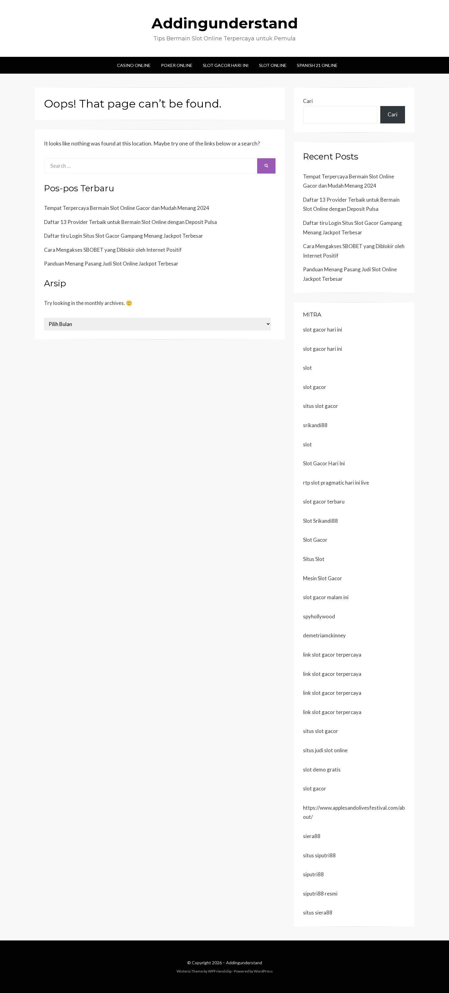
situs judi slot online (325, 750)
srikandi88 (315, 425)
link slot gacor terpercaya (332, 654)
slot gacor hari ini (322, 329)
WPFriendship (220, 971)
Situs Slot (313, 559)
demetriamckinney (324, 635)
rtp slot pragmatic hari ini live (336, 482)
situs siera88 (317, 912)
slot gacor (314, 387)
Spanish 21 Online (317, 65)
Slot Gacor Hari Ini (226, 65)
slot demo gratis (322, 769)
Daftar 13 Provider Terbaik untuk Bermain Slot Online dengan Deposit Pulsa (130, 222)
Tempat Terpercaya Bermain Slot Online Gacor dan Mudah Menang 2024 (126, 208)
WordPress (263, 971)
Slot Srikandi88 (320, 521)
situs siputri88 (319, 855)
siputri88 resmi (320, 893)
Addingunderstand (224, 23)
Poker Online (176, 65)
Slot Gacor (315, 540)
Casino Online (134, 65)
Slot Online (273, 65)
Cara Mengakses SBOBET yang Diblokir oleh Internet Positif (113, 250)
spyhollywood (319, 616)
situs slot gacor (320, 406)
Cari (308, 101)
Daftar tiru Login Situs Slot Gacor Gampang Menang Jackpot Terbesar (123, 236)
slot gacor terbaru (324, 501)
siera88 (311, 836)
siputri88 (313, 874)
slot (307, 368)
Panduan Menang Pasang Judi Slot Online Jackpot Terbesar (111, 263)
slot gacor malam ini (326, 597)
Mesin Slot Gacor (322, 578)
